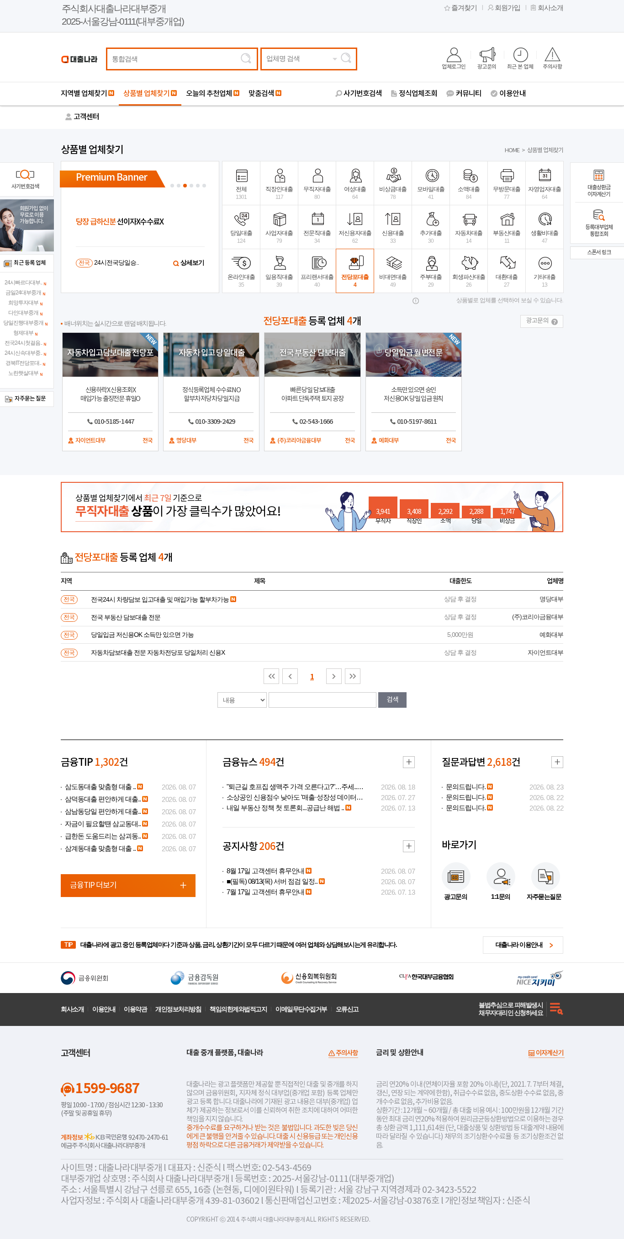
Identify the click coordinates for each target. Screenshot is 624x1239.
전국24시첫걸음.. (23, 343)
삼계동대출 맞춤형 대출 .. (100, 848)
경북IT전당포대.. (23, 363)
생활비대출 (544, 237)
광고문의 (487, 67)
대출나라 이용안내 (519, 944)
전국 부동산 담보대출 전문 (125, 617)
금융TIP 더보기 (93, 885)
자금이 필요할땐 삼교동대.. (103, 824)
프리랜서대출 (317, 280)
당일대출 (241, 237)
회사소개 (550, 7)
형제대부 (23, 333)
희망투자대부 (23, 302)
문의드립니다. (466, 786)
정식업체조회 (418, 94)
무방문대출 (506, 193)
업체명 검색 (283, 58)
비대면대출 (393, 280)
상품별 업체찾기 (146, 94)
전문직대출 (317, 237)
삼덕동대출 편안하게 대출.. (103, 799)
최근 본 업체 (520, 67)
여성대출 (355, 193)
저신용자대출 (354, 237)
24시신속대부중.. (23, 353)
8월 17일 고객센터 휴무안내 (265, 871)
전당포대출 (355, 280)
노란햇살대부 (23, 373)
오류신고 (347, 1009)
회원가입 (507, 7)
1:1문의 (500, 896)
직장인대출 (279, 193)
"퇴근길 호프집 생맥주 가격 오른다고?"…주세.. (292, 786)
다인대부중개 (23, 312)
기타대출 (544, 280)
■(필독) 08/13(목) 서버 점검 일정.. (272, 881)
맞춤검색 (261, 94)
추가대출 (431, 237)
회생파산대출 (468, 280)
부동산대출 (506, 237)
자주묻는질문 (544, 896)
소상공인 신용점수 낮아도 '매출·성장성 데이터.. (293, 797)
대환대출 (507, 280)
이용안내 (512, 94)
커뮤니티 (468, 94)
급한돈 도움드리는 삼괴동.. (103, 836)
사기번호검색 (363, 94)
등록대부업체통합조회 (599, 230)
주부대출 (431, 280)
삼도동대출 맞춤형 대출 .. (100, 786)
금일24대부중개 (23, 292)
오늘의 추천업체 (209, 94)
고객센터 (86, 117)
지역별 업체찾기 (84, 94)
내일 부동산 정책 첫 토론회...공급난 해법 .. (285, 808)
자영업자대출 (544, 193)
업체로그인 (454, 67)
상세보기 (192, 262)
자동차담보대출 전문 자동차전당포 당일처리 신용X (158, 652)
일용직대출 (279, 280)
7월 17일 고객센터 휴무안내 (265, 892)
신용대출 (393, 237)
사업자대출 (279, 237)
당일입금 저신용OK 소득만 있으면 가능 (142, 634)
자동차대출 (468, 237)
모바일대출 (430, 193)
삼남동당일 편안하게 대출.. (103, 811)
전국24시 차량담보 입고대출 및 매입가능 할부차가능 (160, 599)
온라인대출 (241, 280)
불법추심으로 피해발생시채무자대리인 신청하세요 (511, 1008)
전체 (241, 193)
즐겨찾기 (464, 7)
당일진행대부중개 (23, 323)
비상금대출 (393, 193)
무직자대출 (317, 193)
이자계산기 (549, 1053)
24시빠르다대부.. (23, 282)
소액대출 (469, 193)
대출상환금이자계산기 (598, 191)
